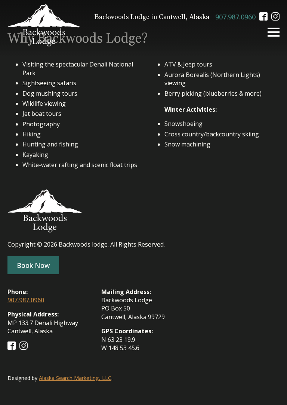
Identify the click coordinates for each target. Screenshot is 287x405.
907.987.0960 (235, 16)
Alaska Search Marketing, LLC (75, 377)
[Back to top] (268, 386)
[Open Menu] (274, 32)
